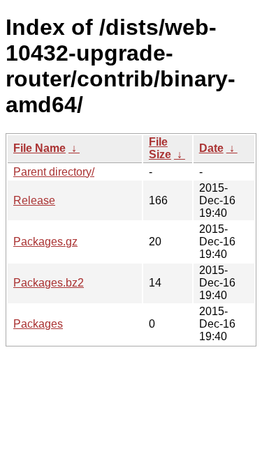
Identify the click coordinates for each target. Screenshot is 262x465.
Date (211, 148)
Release (34, 200)
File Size (160, 148)
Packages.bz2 (48, 283)
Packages (38, 324)
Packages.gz (45, 241)
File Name (39, 148)
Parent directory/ (53, 172)
